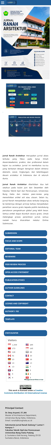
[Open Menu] (2, 2)
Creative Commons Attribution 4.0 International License (25, 391)
